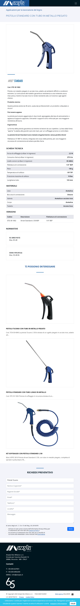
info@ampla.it (17, 575)
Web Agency (59, 594)
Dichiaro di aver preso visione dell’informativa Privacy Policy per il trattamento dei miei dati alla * (29, 529)
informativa (41, 534)
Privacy (21, 597)
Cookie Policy (30, 597)
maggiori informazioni (58, 603)
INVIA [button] (71, 529)
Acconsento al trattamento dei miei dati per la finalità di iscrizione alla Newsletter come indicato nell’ (26, 533)
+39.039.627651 (13, 569)
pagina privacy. (34, 530)
